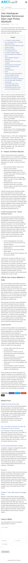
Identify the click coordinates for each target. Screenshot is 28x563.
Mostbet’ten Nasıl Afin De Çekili (10, 404)
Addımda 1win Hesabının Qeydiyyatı (14, 78)
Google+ (24, 393)
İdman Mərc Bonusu (10, 49)
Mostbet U (4, 470)
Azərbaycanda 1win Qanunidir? (13, 64)
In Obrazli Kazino (9, 70)
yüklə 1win (8, 294)
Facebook (12, 393)
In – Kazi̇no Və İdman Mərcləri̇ (12, 40)
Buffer (3, 395)
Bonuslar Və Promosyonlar (11, 77)
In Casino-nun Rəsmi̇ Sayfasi (12, 52)
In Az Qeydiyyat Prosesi (11, 50)
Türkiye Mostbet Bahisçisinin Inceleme (12, 445)
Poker (6, 71)
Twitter (17, 393)
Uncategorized (5, 24)
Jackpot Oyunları (9, 47)
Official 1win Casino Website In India (14, 45)
